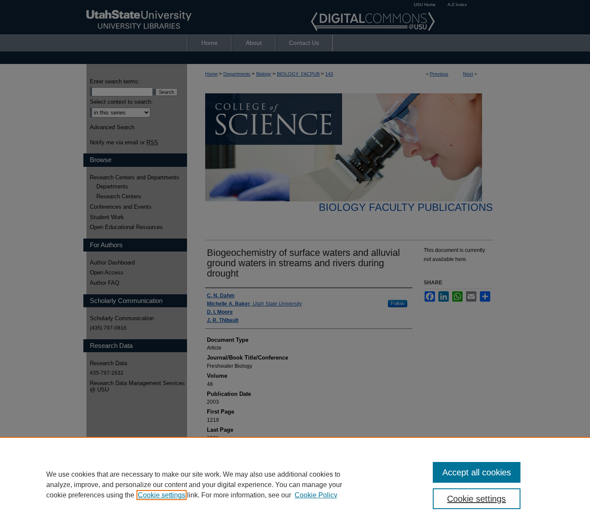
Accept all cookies (476, 472)
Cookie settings (161, 495)
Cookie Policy (316, 495)
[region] (295, 484)
